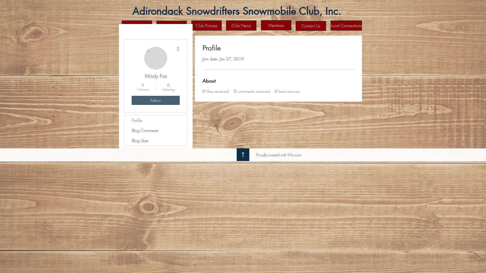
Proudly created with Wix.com (278, 154)
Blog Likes (140, 140)
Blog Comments (145, 130)
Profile (137, 120)
